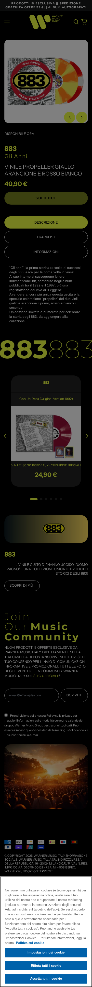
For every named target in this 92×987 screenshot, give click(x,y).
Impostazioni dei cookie (46, 952)
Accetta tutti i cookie (46, 978)
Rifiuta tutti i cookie (46, 965)
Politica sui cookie (30, 943)
